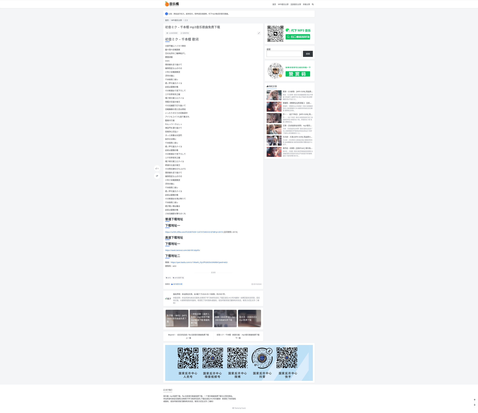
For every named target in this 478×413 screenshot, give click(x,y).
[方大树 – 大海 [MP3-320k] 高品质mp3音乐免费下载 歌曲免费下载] (274, 141)
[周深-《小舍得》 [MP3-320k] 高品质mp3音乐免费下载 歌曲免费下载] (274, 95)
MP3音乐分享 (283, 4)
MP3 (169, 278)
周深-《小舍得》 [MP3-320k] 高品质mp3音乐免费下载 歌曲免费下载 (309, 91)
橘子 (198, 294)
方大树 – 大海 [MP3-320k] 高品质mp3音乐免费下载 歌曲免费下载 (308, 137)
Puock (243, 408)
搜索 (269, 49)
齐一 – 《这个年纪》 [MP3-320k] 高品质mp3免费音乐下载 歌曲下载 (309, 114)
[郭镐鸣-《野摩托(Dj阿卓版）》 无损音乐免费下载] (274, 107)
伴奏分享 (306, 4)
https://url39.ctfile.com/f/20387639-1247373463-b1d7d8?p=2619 (194, 232)
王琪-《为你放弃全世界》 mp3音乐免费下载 (300, 125)
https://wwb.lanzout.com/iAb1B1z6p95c (182, 250)
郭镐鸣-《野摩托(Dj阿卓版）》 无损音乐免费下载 (301, 103)
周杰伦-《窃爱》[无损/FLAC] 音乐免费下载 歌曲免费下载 (305, 148)
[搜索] (313, 4)
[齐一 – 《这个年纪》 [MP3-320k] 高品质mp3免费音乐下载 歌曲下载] (274, 118)
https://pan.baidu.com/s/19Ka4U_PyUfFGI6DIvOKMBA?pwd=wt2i (199, 262)
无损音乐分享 (296, 4)
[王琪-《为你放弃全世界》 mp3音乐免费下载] (274, 129)
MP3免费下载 (179, 278)
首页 (274, 4)
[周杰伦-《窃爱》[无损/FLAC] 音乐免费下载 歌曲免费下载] (274, 152)
